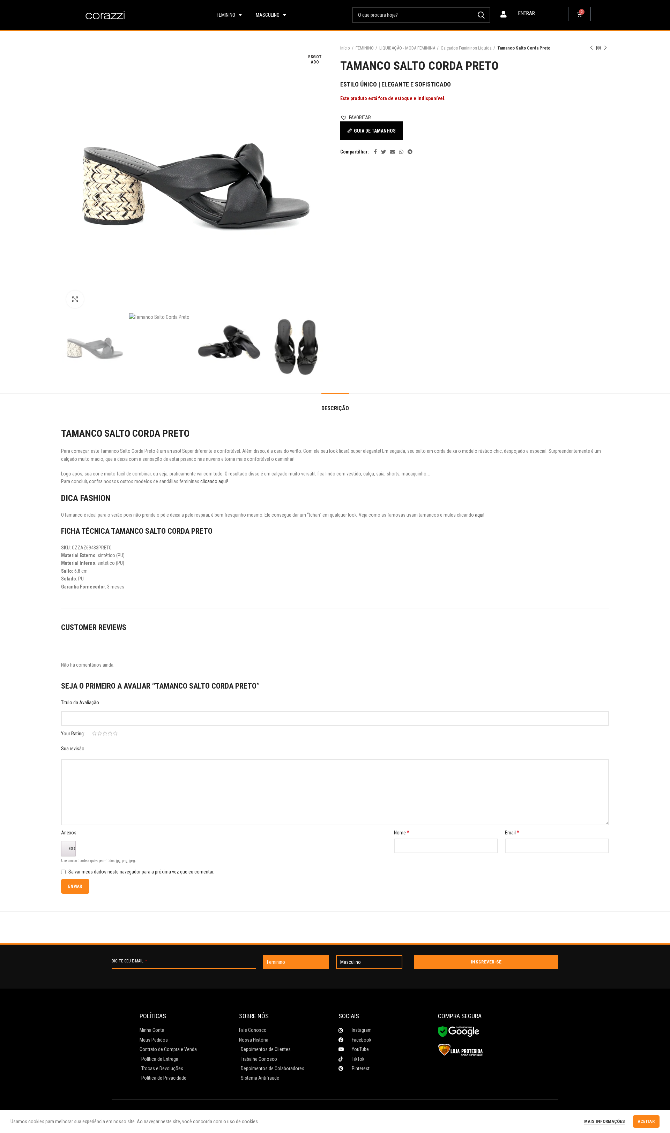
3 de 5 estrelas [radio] (104, 733)
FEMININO (365, 48)
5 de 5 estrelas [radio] (115, 733)
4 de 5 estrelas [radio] (110, 733)
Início (345, 48)
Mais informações (604, 1121)
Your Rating (72, 733)
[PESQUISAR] (481, 15)
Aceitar (646, 1121)
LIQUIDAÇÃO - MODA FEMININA (407, 48)
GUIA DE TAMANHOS (375, 131)
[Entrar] (503, 14)
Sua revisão (72, 748)
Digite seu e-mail (129, 961)
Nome (401, 832)
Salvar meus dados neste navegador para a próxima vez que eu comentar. (141, 872)
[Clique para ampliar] (75, 299)
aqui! (479, 515)
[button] (355, 117)
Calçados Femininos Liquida (466, 48)
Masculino (268, 15)
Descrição (335, 408)
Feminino (226, 15)
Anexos (68, 832)
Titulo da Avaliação (80, 702)
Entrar (526, 13)
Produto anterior (591, 48)
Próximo (605, 48)
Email (512, 832)
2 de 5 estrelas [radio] (99, 733)
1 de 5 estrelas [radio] (94, 733)
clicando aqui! (214, 481)
